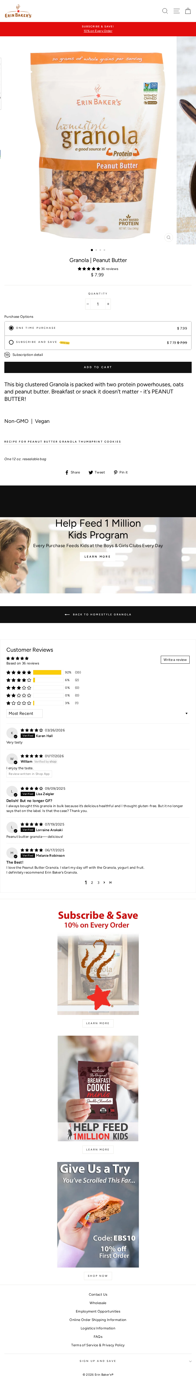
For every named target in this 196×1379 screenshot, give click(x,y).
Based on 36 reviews (22, 663)
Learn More (97, 556)
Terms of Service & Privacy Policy (98, 1345)
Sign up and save (98, 1361)
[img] (32, 730)
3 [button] (101, 250)
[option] (98, 29)
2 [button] (96, 250)
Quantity (97, 293)
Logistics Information (98, 1328)
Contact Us (98, 1294)
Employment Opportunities (98, 1311)
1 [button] (92, 250)
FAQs (98, 1337)
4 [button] (105, 250)
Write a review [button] (175, 660)
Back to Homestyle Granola (102, 614)
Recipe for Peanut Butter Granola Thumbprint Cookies (62, 441)
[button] (89, 269)
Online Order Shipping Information (97, 1320)
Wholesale (98, 1303)
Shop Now (98, 1276)
